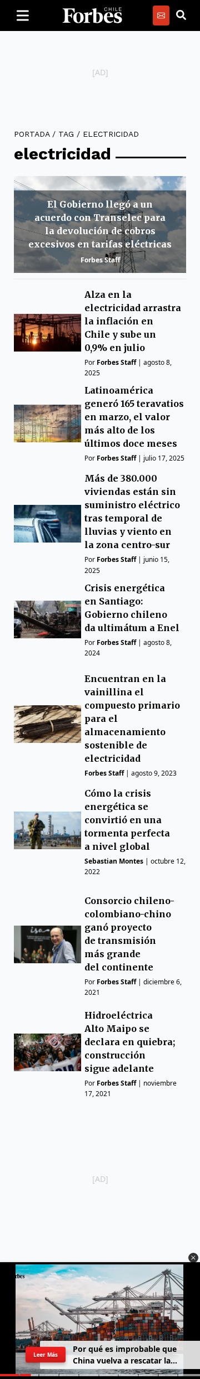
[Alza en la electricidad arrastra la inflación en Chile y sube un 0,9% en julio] (47, 333)
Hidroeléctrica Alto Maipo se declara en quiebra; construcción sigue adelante (129, 1042)
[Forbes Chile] (92, 15)
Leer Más (45, 1355)
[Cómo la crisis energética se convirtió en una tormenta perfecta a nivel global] (47, 830)
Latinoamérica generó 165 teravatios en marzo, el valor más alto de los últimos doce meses (134, 417)
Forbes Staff (100, 260)
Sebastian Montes (113, 861)
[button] (193, 1258)
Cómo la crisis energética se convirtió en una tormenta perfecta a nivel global (127, 820)
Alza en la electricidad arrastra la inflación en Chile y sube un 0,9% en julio (132, 321)
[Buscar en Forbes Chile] (181, 15)
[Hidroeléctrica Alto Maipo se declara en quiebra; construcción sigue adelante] (47, 1052)
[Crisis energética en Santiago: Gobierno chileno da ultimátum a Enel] (47, 619)
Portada (31, 134)
